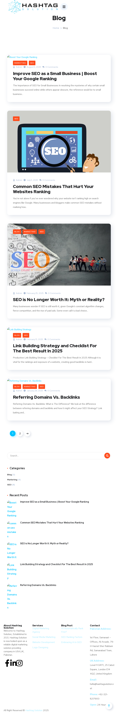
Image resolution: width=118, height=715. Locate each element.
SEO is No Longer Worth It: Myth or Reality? (58, 299)
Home (56, 27)
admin (19, 180)
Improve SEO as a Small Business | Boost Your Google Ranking (55, 76)
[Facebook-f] (7, 663)
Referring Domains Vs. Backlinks (46, 397)
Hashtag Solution (33, 710)
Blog (17, 232)
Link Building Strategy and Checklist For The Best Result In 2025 (55, 348)
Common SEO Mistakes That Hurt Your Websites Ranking (53, 189)
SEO (32, 63)
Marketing (20, 63)
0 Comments (51, 67)
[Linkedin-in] (13, 663)
